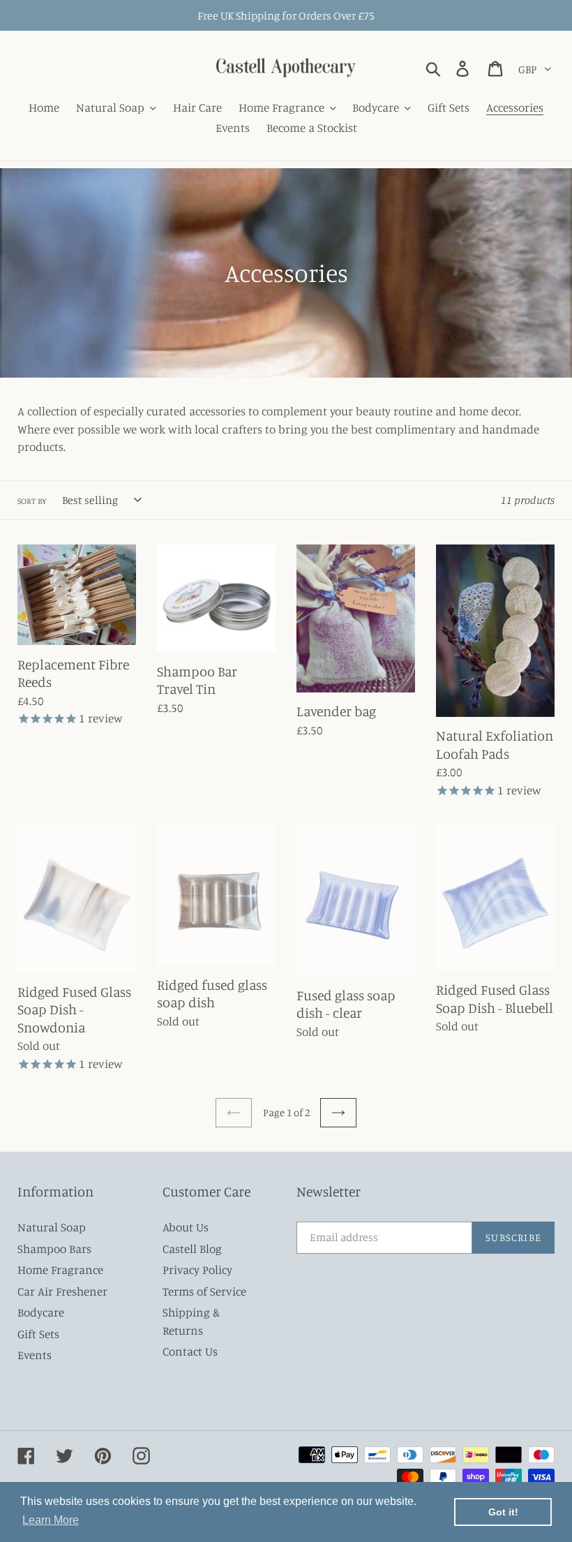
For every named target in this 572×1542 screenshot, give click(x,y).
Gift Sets (38, 1333)
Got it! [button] (503, 1512)
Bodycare (40, 1312)
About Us (186, 1226)
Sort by (32, 501)
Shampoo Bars (54, 1248)
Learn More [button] (50, 1520)
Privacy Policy (197, 1269)
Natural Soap (51, 1226)
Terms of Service (204, 1291)
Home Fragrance (60, 1269)
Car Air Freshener (62, 1291)
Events (34, 1354)
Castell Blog (192, 1248)
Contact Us (190, 1351)
